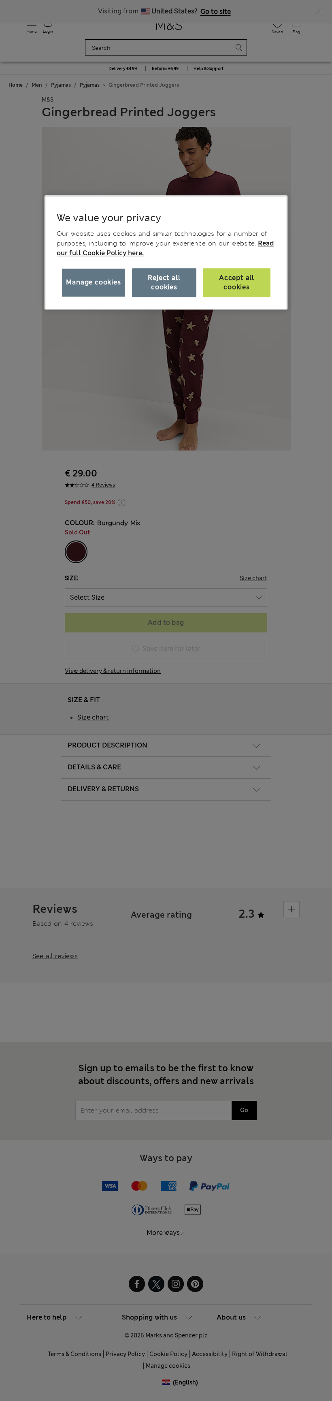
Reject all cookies (164, 282)
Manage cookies (93, 282)
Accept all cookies (236, 282)
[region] (166, 252)
